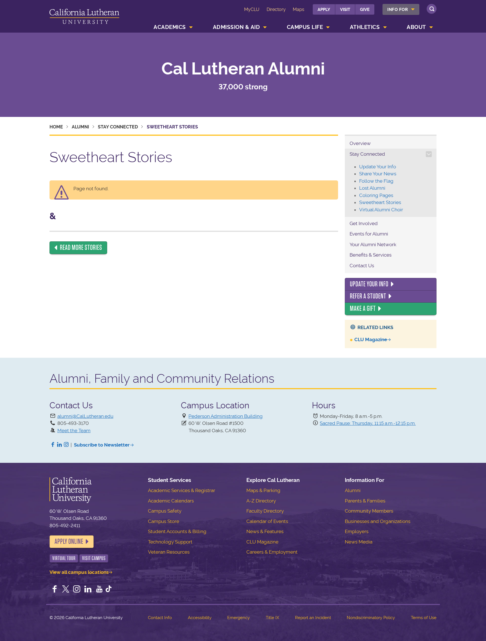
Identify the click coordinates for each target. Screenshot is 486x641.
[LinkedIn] (59, 445)
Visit (345, 9)
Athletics (365, 27)
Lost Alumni (372, 188)
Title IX (272, 617)
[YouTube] (99, 589)
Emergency (238, 617)
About (416, 27)
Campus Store (163, 521)
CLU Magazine (370, 339)
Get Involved (364, 223)
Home (56, 127)
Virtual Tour (64, 558)
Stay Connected (118, 127)
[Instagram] (66, 445)
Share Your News (377, 173)
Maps (298, 9)
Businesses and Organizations (377, 521)
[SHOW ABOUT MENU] (431, 27)
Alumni (80, 127)
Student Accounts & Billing (177, 531)
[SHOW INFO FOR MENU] (413, 9)
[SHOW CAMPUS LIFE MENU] (328, 27)
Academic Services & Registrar (181, 490)
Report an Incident (313, 617)
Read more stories (81, 248)
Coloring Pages (376, 195)
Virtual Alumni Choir (381, 209)
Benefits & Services (371, 255)
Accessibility (200, 617)
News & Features (265, 531)
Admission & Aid (236, 27)
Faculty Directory (265, 511)
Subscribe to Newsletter (102, 445)
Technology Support (170, 542)
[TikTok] (108, 589)
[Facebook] (53, 445)
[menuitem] (400, 9)
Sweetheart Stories (380, 202)
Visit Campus (94, 558)
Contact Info (160, 617)
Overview (360, 143)
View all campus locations (79, 572)
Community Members (369, 511)
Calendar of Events (267, 521)
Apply (324, 9)
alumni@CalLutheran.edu (85, 416)
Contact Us (362, 265)
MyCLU (251, 9)
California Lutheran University (84, 17)
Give (365, 9)
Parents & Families (365, 501)
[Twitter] (66, 589)
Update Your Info (377, 166)
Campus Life (305, 27)
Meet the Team (74, 430)
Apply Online (69, 541)
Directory (276, 9)
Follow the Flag (376, 181)
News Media (358, 542)
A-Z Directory (261, 501)
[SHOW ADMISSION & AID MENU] (265, 27)
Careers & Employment (272, 552)
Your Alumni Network (373, 244)
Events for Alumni (369, 234)
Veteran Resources (169, 552)
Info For (397, 9)
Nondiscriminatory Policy (371, 617)
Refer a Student (368, 296)
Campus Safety (164, 511)
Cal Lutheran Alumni (243, 69)
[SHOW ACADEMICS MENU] (191, 27)
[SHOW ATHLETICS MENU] (385, 27)
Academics (170, 27)
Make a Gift (363, 308)
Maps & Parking (263, 490)
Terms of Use (423, 617)
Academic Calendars (171, 501)
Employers (356, 531)
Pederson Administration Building (225, 416)
